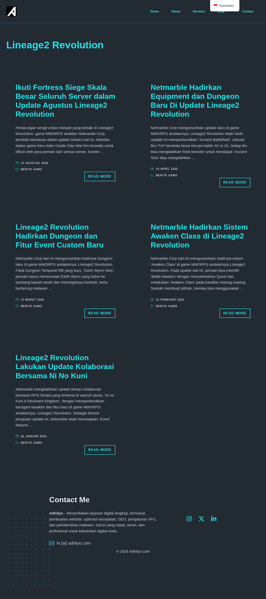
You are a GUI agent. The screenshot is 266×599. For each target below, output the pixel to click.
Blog (221, 11)
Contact (248, 11)
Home (154, 11)
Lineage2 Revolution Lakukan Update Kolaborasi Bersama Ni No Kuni (65, 366)
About (175, 11)
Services (199, 11)
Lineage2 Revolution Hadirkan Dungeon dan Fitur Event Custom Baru (60, 236)
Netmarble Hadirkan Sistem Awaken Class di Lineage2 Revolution (199, 236)
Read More (100, 176)
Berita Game (31, 169)
